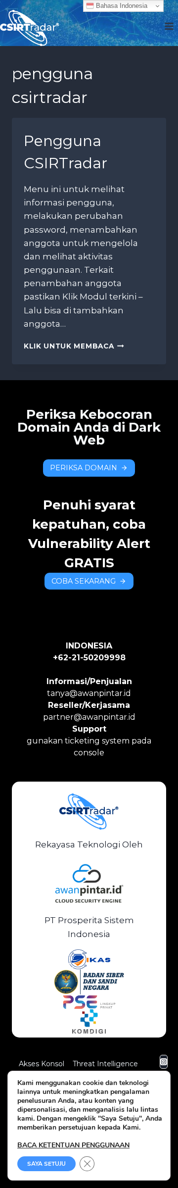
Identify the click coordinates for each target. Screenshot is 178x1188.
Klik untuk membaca (74, 346)
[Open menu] (169, 22)
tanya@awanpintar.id (89, 693)
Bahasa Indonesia (120, 5)
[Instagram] (164, 1062)
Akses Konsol (41, 1063)
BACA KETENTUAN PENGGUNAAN (73, 1145)
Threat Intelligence (105, 1063)
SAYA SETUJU (46, 1164)
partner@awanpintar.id (89, 717)
